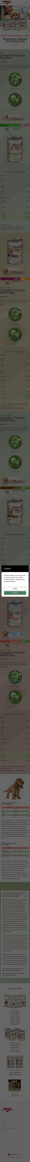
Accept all (15, 593)
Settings (15, 588)
